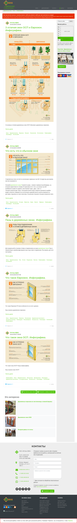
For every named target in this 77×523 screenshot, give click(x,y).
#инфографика (48, 133)
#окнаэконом (33, 133)
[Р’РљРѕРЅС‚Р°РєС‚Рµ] (4, 507)
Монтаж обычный (62, 504)
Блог (23, 505)
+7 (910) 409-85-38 (24, 477)
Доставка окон (61, 502)
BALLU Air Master (44, 512)
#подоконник (29, 259)
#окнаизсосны (35, 319)
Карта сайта (25, 512)
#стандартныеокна (23, 379)
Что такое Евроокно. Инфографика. (25, 277)
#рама (31, 202)
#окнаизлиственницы (10, 319)
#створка (21, 202)
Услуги (54, 8)
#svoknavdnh (16, 134)
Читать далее (9, 129)
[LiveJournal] (11, 507)
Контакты (70, 8)
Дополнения (45, 8)
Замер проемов (61, 500)
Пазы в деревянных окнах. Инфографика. (28, 220)
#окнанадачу (45, 377)
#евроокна (21, 133)
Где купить (24, 500)
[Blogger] (15, 507)
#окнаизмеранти (27, 319)
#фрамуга (41, 202)
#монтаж (35, 259)
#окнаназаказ (28, 318)
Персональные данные (27, 508)
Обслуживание (61, 507)
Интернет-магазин (44, 508)
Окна (36, 8)
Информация (25, 507)
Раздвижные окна (44, 507)
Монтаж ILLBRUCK (62, 505)
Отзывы (23, 504)
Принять (70, 520)
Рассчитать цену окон (29, 392)
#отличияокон (40, 133)
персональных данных (42, 486)
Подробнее (62, 66)
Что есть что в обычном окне (21, 151)
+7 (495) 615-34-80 (9, 6)
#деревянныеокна (14, 133)
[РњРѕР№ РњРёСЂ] (9, 507)
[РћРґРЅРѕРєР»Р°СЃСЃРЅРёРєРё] (6, 507)
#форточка (26, 202)
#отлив (23, 259)
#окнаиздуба (19, 319)
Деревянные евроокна (45, 504)
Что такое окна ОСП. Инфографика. (25, 337)
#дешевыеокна (37, 377)
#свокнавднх (9, 134)
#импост (36, 202)
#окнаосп (27, 133)
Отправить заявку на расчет (46, 392)
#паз (20, 259)
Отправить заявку (48, 491)
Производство (25, 502)
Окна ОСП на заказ (44, 502)
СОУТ (23, 510)
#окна (7, 133)
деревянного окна (16, 185)
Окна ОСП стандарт (44, 500)
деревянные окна (43, 248)
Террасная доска (44, 510)
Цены (62, 8)
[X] (13, 507)
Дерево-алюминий (44, 505)
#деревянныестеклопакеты (38, 318)
